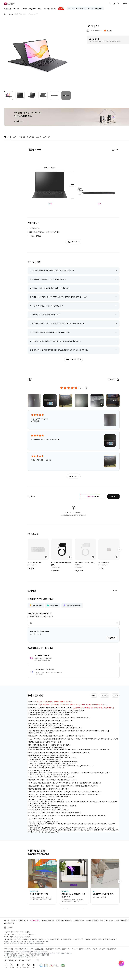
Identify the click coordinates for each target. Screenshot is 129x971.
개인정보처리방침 (34, 833)
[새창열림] (71, 8)
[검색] (110, 4)
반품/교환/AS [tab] (104, 695)
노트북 (24, 14)
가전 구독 (16, 9)
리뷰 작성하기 (111, 379)
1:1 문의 (27, 845)
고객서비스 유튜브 (9, 873)
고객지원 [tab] (46, 137)
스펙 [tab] (14, 137)
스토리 (40, 9)
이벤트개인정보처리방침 (48, 833)
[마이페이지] (114, 4)
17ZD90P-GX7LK (33, 14)
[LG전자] (9, 4)
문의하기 (113, 496)
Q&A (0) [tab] (30, 137)
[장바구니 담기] (46, 557)
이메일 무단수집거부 (23, 833)
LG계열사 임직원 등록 (91, 833)
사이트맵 (6, 833)
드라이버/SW (54, 605)
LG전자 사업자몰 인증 (120, 833)
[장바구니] (119, 4)
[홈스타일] (60, 9)
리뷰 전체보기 (73, 476)
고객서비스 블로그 (19, 873)
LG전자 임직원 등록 (79, 833)
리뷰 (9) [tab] (22, 137)
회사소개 (125, 3)
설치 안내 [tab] (115, 695)
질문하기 (94, 496)
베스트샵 (46, 9)
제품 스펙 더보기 (72, 242)
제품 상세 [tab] (7, 137)
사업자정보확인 (39, 862)
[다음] (119, 549)
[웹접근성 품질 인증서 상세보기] (63, 878)
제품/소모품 (8, 9)
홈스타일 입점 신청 (9, 836)
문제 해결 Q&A (37, 605)
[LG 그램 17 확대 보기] (37, 55)
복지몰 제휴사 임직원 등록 (106, 833)
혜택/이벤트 (32, 9)
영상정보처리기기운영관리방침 (64, 833)
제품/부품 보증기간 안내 (74, 605)
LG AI (53, 9)
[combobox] (74, 623)
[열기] (51, 613)
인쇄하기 (117, 149)
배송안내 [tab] (94, 695)
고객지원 (24, 9)
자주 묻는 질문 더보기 (72, 359)
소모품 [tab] (38, 137)
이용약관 (13, 833)
